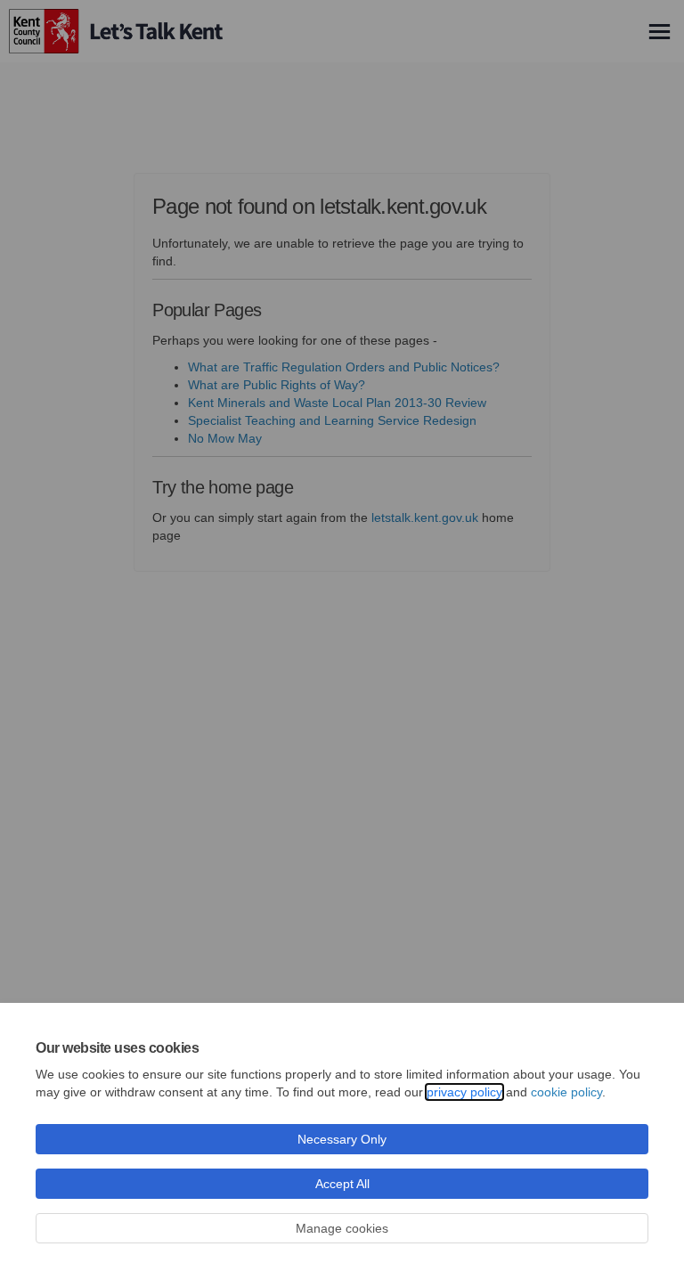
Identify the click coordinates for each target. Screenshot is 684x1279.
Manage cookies (342, 1228)
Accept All (342, 1184)
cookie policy (566, 1092)
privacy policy (464, 1092)
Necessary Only (342, 1139)
